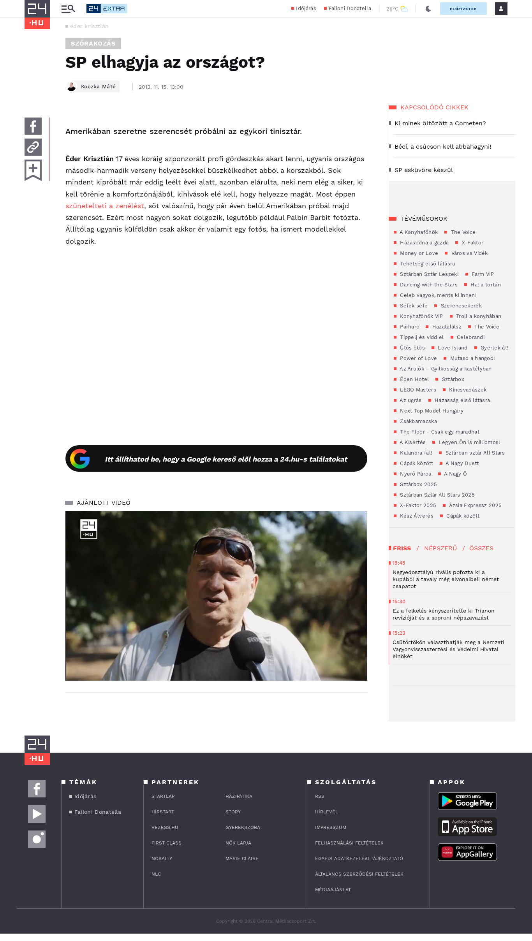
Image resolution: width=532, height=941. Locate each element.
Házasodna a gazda (423, 243)
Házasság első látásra (461, 400)
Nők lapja (238, 843)
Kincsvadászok (466, 390)
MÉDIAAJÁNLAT (333, 889)
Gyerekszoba (242, 827)
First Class (166, 843)
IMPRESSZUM (330, 827)
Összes (481, 548)
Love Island (452, 348)
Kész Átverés (415, 516)
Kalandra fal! (415, 453)
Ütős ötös (411, 348)
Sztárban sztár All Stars (474, 453)
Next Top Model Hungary (430, 411)
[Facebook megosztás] (33, 126)
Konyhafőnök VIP (420, 316)
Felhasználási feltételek (349, 843)
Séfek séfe (413, 306)
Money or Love (418, 253)
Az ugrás (410, 400)
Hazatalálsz (446, 327)
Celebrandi (469, 337)
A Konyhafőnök (418, 232)
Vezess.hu (164, 827)
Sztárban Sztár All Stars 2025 (436, 495)
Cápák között (415, 463)
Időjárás (306, 8)
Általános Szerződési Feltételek (359, 874)
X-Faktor (471, 243)
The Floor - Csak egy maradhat (438, 432)
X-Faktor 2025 (417, 505)
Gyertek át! (494, 348)
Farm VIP (482, 274)
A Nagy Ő (455, 474)
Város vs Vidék (468, 253)
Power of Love (417, 358)
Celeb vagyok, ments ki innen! (437, 295)
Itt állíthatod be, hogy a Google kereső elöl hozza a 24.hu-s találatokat (226, 459)
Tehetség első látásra (426, 264)
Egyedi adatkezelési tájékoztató (359, 858)
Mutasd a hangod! (471, 358)
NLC (156, 874)
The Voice (462, 232)
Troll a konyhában (477, 316)
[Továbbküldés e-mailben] (33, 147)
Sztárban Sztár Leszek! (428, 274)
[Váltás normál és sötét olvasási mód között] (428, 8)
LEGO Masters (417, 390)
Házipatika (238, 796)
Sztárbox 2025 (417, 484)
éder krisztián (89, 26)
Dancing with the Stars (428, 285)
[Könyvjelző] (33, 170)
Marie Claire (242, 858)
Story (233, 812)
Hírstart (162, 812)
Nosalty (161, 858)
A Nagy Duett (461, 463)
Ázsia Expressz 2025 (474, 505)
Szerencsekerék (460, 306)
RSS (319, 796)
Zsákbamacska (417, 421)
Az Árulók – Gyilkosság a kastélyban (445, 369)
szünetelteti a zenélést (104, 206)
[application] (216, 596)
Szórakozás (93, 43)
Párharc (408, 327)
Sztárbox (452, 379)
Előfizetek (463, 9)
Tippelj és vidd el (421, 337)
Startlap (162, 796)
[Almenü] (68, 9)
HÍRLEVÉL (326, 812)
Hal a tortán (485, 285)
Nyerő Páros (415, 474)
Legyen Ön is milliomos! (468, 442)
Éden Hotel (413, 379)
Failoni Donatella (350, 8)
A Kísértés (412, 442)
